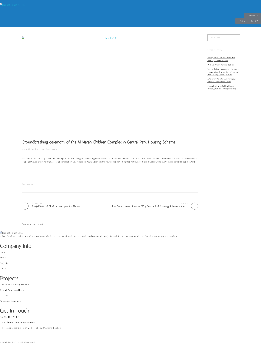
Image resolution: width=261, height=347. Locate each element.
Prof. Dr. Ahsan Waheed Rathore (220, 65)
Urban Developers (47, 149)
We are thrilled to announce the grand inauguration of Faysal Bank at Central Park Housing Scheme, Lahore (223, 72)
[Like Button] (59, 149)
